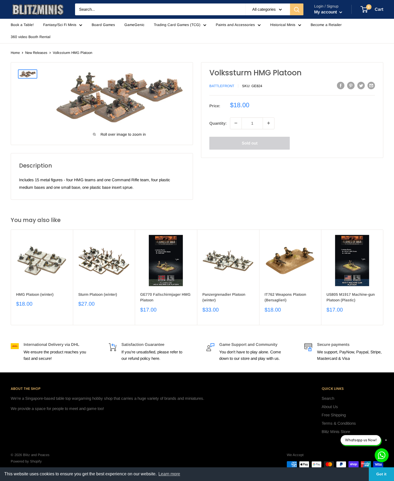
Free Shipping (334, 415)
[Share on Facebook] (340, 85)
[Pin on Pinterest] (351, 85)
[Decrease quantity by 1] (235, 123)
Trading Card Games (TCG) (177, 25)
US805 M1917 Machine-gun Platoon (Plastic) (350, 297)
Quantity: (218, 123)
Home (15, 53)
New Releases (36, 53)
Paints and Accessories (235, 25)
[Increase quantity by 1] (268, 123)
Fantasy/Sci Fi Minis (59, 25)
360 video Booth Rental (30, 37)
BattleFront (221, 86)
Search (328, 398)
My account (326, 12)
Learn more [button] (169, 474)
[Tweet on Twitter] (361, 85)
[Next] (383, 277)
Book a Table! (22, 25)
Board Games (103, 25)
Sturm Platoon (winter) (97, 294)
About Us (330, 406)
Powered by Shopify (26, 461)
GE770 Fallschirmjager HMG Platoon (165, 297)
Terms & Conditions (339, 423)
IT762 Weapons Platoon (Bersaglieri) (285, 297)
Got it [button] (381, 474)
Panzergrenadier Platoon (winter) (223, 297)
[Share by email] (371, 85)
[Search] (296, 9)
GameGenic (134, 25)
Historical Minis (282, 25)
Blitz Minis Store (336, 431)
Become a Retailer (326, 25)
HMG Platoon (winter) (35, 294)
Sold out (250, 142)
